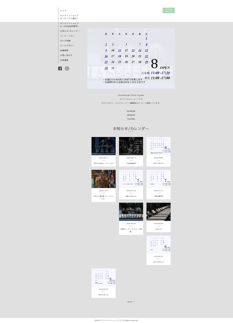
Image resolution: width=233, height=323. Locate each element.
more (130, 301)
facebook (131, 114)
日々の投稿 (65, 40)
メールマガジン (67, 45)
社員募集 (64, 60)
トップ (63, 10)
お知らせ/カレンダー (70, 31)
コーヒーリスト (67, 35)
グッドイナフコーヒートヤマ (111, 320)
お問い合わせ (66, 55)
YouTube (131, 118)
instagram (131, 111)
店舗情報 (64, 50)
